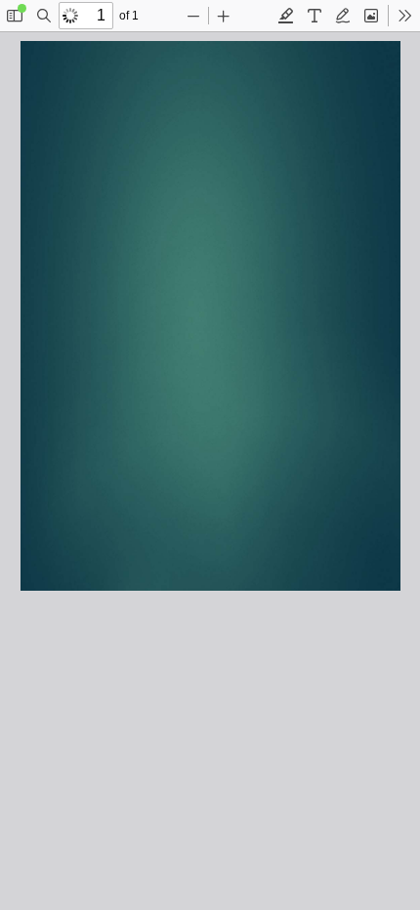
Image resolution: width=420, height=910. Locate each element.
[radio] (286, 15)
